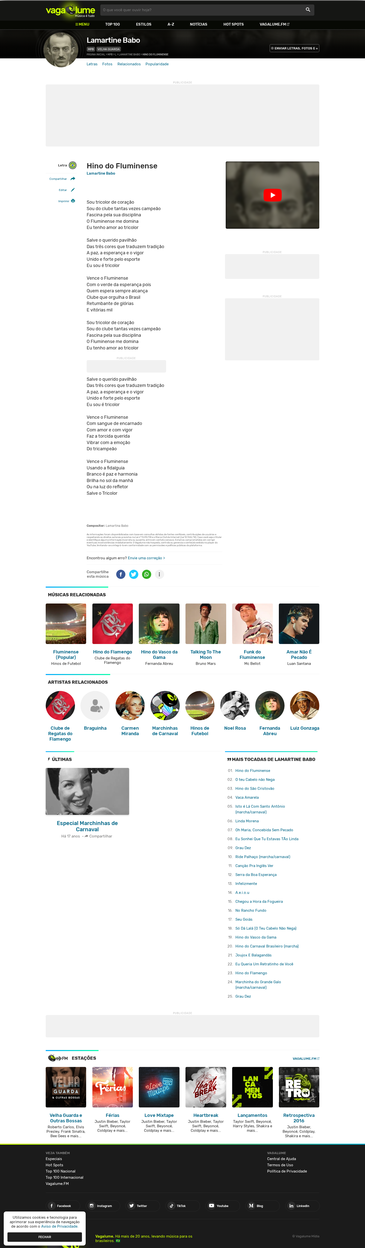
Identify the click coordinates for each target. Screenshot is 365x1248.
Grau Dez (243, 848)
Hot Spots (233, 24)
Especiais (54, 1159)
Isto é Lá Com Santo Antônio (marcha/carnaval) (260, 809)
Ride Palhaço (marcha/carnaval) (262, 857)
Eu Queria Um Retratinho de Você (264, 964)
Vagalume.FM (273, 24)
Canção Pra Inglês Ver (254, 866)
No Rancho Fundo (250, 910)
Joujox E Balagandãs (253, 955)
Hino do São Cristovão (254, 788)
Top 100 (112, 24)
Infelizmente (246, 883)
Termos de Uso (280, 1165)
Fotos (107, 64)
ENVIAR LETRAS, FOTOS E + (296, 48)
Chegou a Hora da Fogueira (259, 901)
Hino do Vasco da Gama (255, 937)
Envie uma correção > (146, 558)
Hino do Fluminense (252, 770)
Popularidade (157, 64)
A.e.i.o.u (242, 892)
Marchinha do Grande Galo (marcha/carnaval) (258, 985)
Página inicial (96, 54)
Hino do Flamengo (251, 973)
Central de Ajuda (281, 1159)
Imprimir (63, 201)
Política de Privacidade (287, 1171)
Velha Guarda (109, 49)
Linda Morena (247, 821)
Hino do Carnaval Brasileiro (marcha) (267, 946)
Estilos (143, 24)
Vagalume (70, 10)
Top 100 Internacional (64, 1177)
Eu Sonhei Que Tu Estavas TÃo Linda (266, 839)
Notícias (198, 24)
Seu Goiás (244, 919)
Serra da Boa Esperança (256, 874)
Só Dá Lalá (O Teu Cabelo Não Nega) (265, 928)
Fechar (44, 1237)
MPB (91, 49)
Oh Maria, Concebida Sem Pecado (264, 830)
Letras (92, 64)
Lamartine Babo (113, 40)
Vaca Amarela (247, 797)
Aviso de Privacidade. (59, 1226)
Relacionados (129, 64)
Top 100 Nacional (60, 1171)
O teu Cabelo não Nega (255, 779)
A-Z (171, 24)
